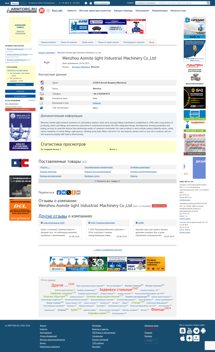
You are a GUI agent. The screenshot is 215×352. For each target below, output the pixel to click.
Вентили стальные (134, 285)
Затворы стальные (108, 293)
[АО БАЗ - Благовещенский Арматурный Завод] (195, 97)
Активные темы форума (14, 46)
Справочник (97, 336)
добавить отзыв (159, 206)
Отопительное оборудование (157, 303)
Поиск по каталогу (69, 42)
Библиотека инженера (50, 346)
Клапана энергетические (161, 297)
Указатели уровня (90, 310)
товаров (51, 280)
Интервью (96, 325)
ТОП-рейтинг (98, 343)
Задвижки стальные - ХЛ (150, 290)
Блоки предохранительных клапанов (91, 286)
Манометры (105, 303)
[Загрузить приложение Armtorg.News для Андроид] (203, 330)
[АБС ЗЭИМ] (195, 51)
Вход (151, 42)
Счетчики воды (165, 306)
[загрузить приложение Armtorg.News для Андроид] (86, 3)
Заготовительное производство (99, 167)
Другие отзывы (52, 216)
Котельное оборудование (127, 300)
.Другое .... (45, 167)
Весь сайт (57, 10)
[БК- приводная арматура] (20, 209)
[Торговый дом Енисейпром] (69, 263)
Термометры (49, 310)
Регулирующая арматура (118, 306)
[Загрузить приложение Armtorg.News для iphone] (182, 337)
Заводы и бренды (123, 10)
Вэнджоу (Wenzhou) (81, 67)
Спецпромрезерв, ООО (53, 222)
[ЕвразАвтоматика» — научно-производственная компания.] (136, 263)
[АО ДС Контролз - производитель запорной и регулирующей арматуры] (20, 163)
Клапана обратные (48, 171)
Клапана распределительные (143, 171)
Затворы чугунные (125, 293)
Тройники (62, 309)
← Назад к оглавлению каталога (107, 249)
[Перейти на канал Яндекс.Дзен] (189, 337)
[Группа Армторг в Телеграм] (196, 330)
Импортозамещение (15, 49)
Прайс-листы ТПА (186, 182)
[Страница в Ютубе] (189, 330)
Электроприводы (119, 313)
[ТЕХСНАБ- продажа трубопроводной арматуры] (107, 26)
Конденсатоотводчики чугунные (103, 300)
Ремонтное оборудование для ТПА (143, 306)
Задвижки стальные (119, 289)
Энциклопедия (160, 10)
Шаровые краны (99, 313)
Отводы (133, 176)
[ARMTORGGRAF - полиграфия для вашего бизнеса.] (195, 167)
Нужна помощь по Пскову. (17, 54)
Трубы (75, 309)
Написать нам (178, 10)
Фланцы (161, 309)
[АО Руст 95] (97, 263)
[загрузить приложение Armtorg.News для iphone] (90, 3)
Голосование (142, 10)
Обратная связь (151, 325)
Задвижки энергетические (88, 293)
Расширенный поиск (13, 106)
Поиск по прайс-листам (108, 42)
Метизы (116, 303)
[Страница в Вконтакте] (182, 330)
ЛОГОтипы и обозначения (103, 332)
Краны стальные (55, 302)
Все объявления (11, 104)
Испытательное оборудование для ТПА (150, 293)
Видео (43, 343)
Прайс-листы (87, 42)
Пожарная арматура (87, 306)
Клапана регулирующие (50, 176)
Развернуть (32, 100)
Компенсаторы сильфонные (52, 300)
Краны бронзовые (146, 300)
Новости (72, 10)
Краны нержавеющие (164, 300)
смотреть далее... (185, 200)
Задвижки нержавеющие (87, 290)
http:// (95, 107)
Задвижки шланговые (140, 167)
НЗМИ (141, 222)
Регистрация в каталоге (134, 42)
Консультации (46, 332)
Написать (97, 103)
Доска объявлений (12, 101)
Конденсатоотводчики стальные (77, 300)
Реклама (148, 336)
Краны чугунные (91, 303)
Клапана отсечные (77, 297)
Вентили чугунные (155, 285)
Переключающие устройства (54, 306)
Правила (148, 332)
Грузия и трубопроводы (16, 60)
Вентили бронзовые (115, 286)
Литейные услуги (92, 176)
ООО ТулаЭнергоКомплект (103, 222)
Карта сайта (199, 325)
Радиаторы (101, 306)
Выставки (96, 346)
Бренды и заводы (100, 329)
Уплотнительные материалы (110, 310)
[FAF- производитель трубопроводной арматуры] (78, 26)
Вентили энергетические (65, 290)
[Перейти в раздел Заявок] (20, 29)
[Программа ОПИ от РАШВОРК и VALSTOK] (136, 26)
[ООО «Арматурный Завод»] (20, 131)
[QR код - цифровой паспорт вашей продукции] (155, 263)
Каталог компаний (100, 339)
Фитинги (145, 310)
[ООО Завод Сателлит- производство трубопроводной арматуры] (195, 27)
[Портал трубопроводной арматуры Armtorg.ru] (22, 10)
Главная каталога (48, 42)
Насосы (125, 303)
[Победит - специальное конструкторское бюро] (20, 186)
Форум (43, 325)
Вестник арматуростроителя (95, 10)
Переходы (72, 306)
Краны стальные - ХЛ (74, 303)
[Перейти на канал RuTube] (196, 337)
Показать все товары (107, 181)
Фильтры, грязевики (131, 310)
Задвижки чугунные (63, 293)
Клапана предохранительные (98, 171)
